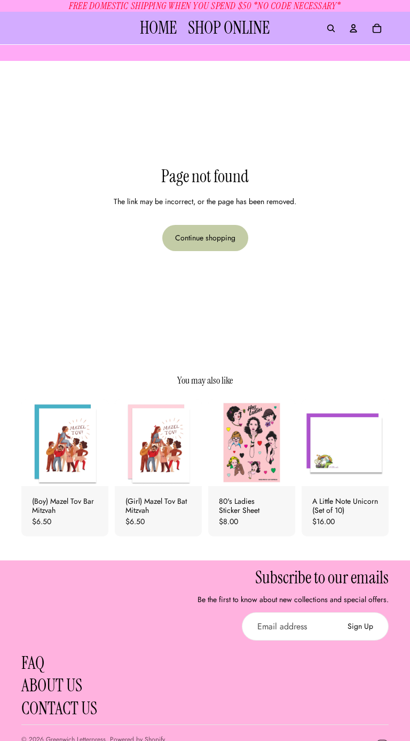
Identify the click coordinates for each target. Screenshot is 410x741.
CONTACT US (59, 708)
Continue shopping (205, 237)
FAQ (32, 663)
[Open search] (331, 28)
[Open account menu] (353, 28)
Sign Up (360, 626)
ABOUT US (51, 685)
